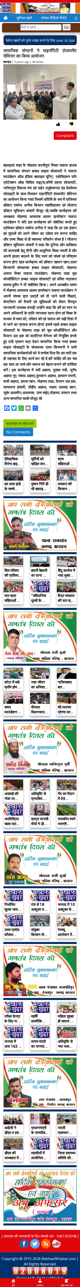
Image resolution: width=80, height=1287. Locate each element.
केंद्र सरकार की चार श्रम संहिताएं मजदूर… (66, 603)
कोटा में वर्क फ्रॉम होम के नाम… (12, 687)
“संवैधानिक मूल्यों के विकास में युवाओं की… (39, 603)
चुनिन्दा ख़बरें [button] (24, 17)
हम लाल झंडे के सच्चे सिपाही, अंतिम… (12, 491)
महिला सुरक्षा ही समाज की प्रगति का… (66, 1021)
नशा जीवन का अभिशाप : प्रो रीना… (40, 687)
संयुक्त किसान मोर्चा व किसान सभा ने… (39, 937)
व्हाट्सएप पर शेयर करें (20, 423)
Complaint (65, 135)
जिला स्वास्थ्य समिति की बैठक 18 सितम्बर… (66, 1160)
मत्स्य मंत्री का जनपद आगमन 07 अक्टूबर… (38, 1049)
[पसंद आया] (58, 124)
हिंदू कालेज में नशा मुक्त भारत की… (66, 575)
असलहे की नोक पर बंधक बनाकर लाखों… (13, 801)
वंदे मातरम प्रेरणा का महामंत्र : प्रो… (64, 714)
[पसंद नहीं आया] (71, 124)
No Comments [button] (18, 432)
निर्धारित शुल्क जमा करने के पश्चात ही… (12, 912)
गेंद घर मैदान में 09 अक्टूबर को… (66, 801)
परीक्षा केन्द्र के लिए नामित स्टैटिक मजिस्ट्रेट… (13, 1023)
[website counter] (40, 1270)
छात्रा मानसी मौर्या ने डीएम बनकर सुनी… (39, 826)
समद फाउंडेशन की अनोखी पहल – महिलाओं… (13, 714)
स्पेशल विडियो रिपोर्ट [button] (54, 17)
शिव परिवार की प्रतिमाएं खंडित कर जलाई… (12, 578)
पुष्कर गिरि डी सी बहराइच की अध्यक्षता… (39, 491)
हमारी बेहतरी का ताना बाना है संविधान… (40, 575)
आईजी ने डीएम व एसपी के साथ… (12, 1132)
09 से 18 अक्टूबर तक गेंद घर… (39, 909)
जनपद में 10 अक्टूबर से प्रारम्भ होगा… (66, 912)
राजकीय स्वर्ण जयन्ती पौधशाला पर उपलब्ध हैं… (66, 826)
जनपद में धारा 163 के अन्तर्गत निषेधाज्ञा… (12, 1049)
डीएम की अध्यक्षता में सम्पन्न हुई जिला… (11, 1160)
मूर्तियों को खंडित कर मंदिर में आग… (38, 466)
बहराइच (7, 62)
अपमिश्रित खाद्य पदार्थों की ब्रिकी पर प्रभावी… (12, 826)
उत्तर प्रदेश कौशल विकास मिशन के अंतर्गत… (13, 937)
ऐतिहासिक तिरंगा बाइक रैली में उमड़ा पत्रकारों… (12, 466)
